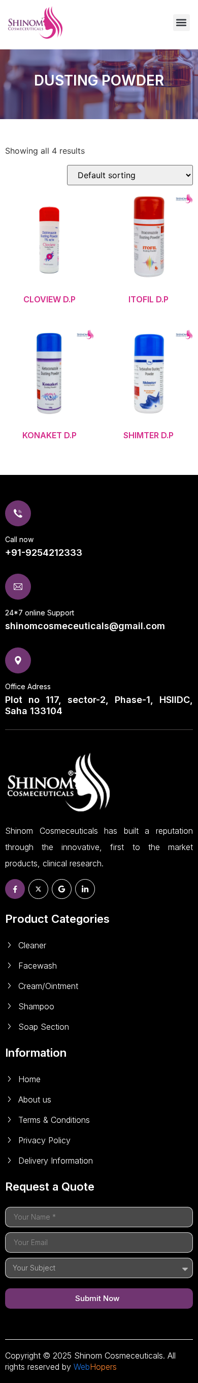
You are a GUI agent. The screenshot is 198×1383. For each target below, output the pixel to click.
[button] (181, 22)
